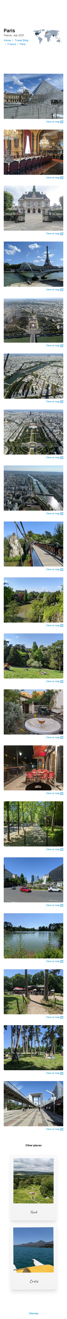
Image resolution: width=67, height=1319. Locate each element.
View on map (53, 121)
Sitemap (33, 1313)
